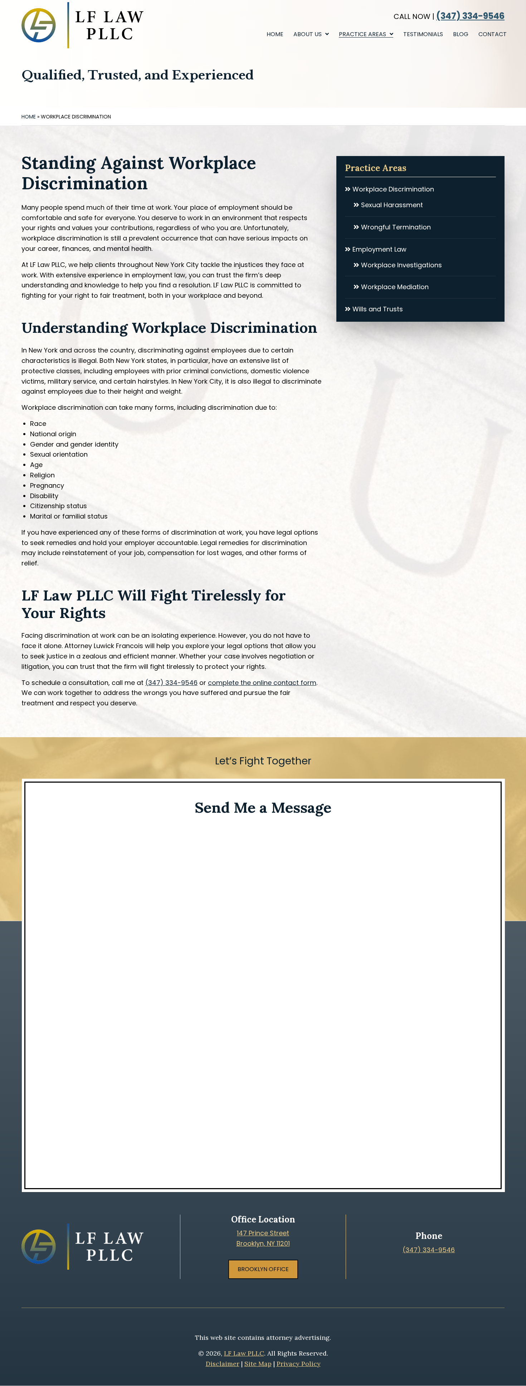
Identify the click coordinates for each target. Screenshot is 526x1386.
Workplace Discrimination (392, 189)
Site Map (258, 1364)
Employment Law (378, 249)
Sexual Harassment (391, 204)
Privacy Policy (299, 1364)
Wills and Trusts (377, 309)
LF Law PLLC (244, 1353)
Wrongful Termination (395, 227)
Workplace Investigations (400, 265)
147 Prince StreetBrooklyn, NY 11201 (263, 1238)
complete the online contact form (262, 682)
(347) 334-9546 (470, 16)
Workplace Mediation (394, 286)
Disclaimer (222, 1364)
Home (28, 116)
